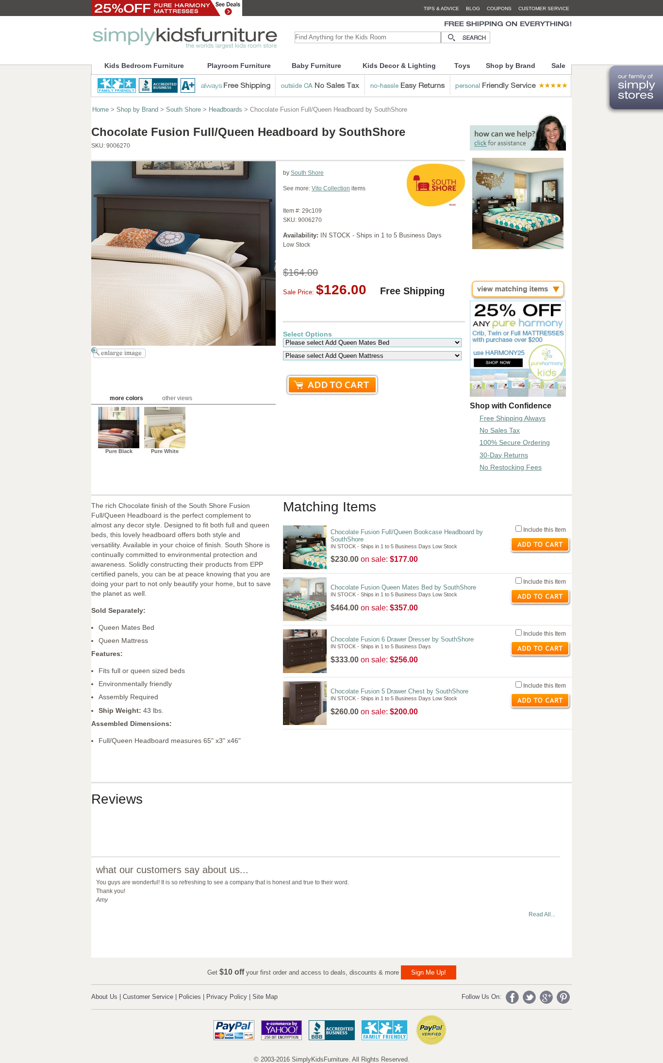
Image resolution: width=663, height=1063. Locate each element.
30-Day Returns (504, 455)
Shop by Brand (510, 65)
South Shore (183, 109)
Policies (190, 996)
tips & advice (441, 8)
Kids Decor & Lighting (399, 65)
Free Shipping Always (513, 418)
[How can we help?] (518, 148)
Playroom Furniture (239, 65)
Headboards (225, 109)
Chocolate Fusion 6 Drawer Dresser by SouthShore (402, 639)
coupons (499, 8)
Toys (462, 65)
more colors (126, 398)
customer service (543, 8)
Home (100, 109)
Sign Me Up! (428, 972)
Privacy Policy (226, 996)
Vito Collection (331, 188)
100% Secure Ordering (515, 442)
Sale (558, 65)
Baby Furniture (316, 65)
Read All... (542, 914)
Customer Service (148, 996)
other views (177, 398)
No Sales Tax (500, 430)
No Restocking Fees (511, 467)
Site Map (265, 996)
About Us (104, 996)
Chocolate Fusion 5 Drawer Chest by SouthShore (399, 691)
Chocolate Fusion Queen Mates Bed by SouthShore (403, 587)
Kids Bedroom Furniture (144, 65)
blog (473, 8)
